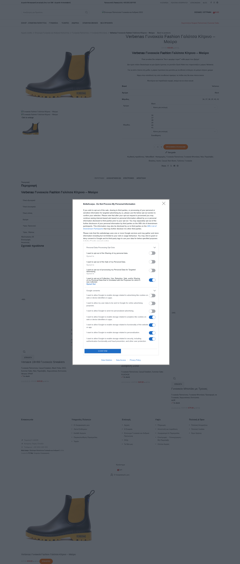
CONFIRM (102, 351)
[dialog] (120, 282)
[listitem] (120, 247)
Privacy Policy (135, 360)
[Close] (164, 204)
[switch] (152, 253)
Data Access (121, 360)
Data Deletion (106, 360)
